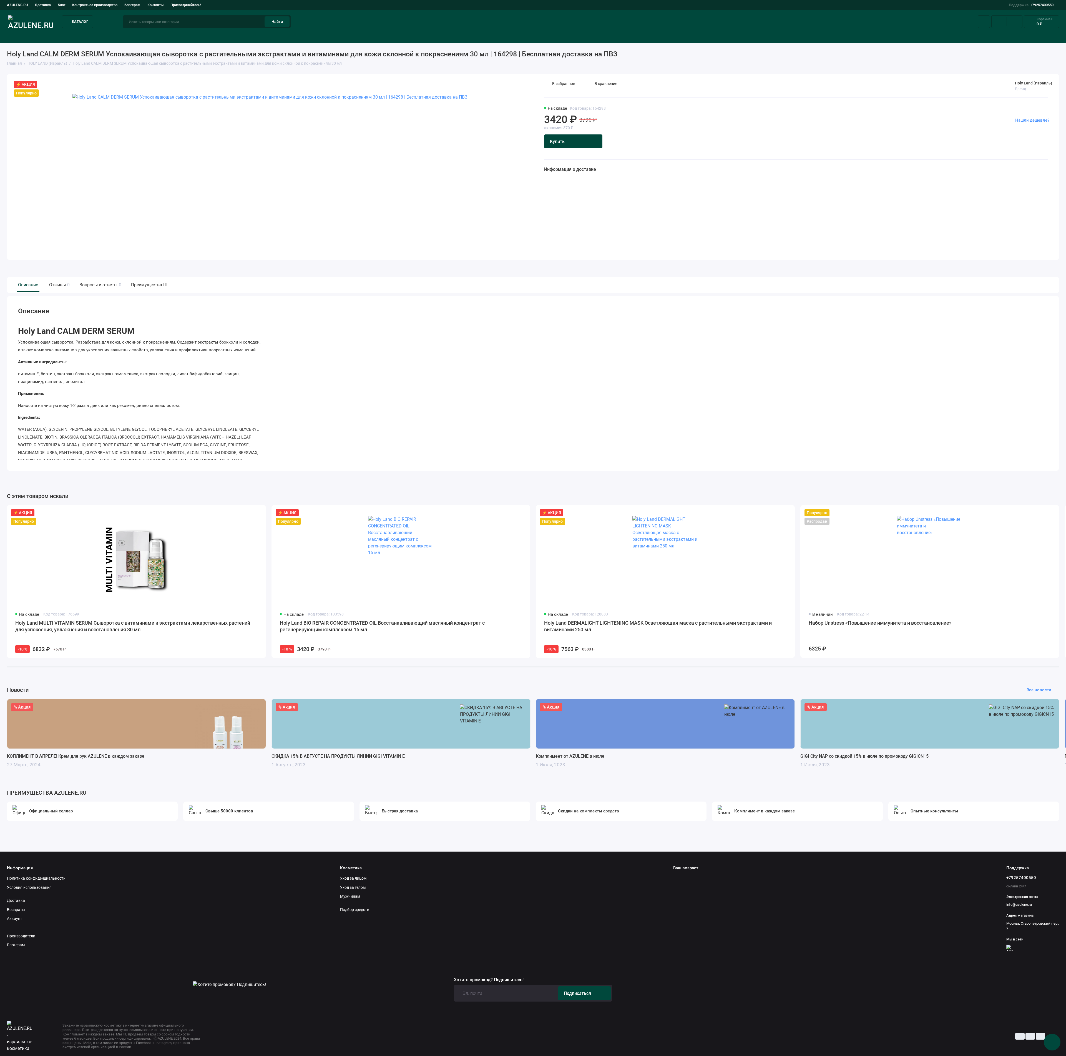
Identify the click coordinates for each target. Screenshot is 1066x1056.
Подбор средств (182, 35)
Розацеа (768, 35)
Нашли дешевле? (1032, 120)
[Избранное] (1014, 21)
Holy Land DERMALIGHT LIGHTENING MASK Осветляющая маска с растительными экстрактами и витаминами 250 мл (658, 626)
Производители (21, 936)
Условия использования (29, 887)
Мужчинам (350, 896)
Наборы (911, 35)
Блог (61, 5)
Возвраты (16, 909)
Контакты (155, 5)
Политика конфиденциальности (36, 878)
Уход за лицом (21, 35)
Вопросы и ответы (99, 284)
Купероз (470, 35)
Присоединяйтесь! (185, 5)
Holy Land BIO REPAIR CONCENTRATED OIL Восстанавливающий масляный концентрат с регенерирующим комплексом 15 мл (382, 626)
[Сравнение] (999, 21)
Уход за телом (353, 887)
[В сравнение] (248, 512)
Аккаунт (14, 918)
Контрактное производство (94, 5)
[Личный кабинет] (984, 21)
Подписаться (577, 993)
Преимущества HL (150, 284)
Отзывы (58, 284)
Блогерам (132, 5)
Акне (330, 35)
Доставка (43, 5)
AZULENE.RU (17, 5)
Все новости (1039, 689)
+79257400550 (1031, 5)
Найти (277, 21)
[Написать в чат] (1052, 1042)
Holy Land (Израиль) (1033, 83)
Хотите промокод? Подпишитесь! (489, 980)
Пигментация (619, 35)
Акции (1053, 35)
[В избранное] (258, 512)
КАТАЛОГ (80, 21)
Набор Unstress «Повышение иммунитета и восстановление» (880, 623)
